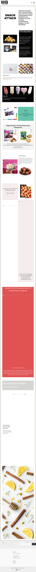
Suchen (27, 542)
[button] (19, 190)
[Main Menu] (34, 3)
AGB (14, 563)
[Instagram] (31, 2)
